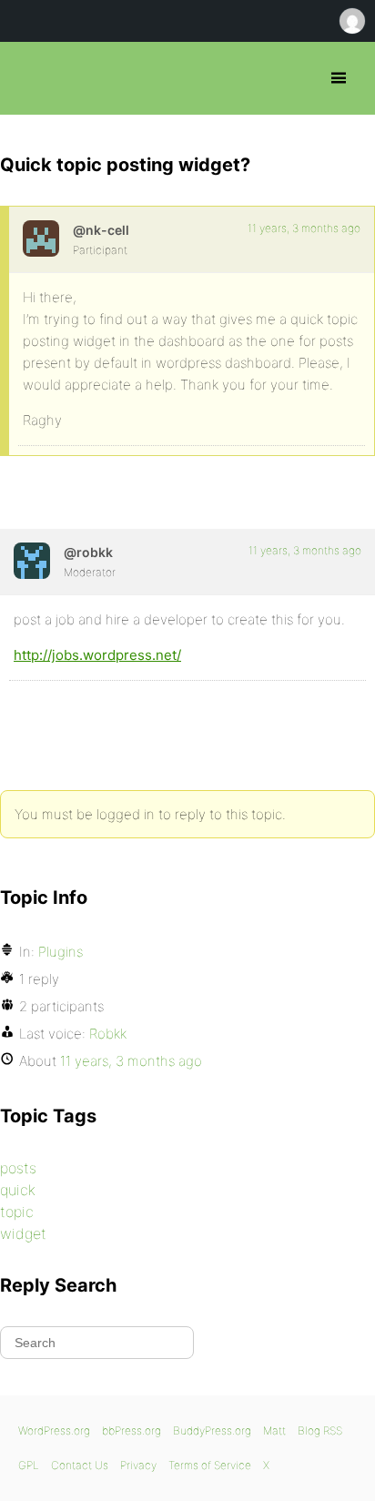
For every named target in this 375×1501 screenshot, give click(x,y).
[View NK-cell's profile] (41, 238)
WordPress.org (54, 1430)
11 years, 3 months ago (304, 228)
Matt (274, 1430)
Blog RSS (320, 1430)
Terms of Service (209, 1465)
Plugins (60, 951)
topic (17, 1211)
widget (23, 1233)
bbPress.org (29, 78)
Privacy (138, 1465)
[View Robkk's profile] (32, 561)
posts (18, 1168)
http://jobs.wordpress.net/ (97, 655)
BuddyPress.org (212, 1430)
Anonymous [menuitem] (351, 21)
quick (17, 1190)
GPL (28, 1465)
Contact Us (79, 1465)
